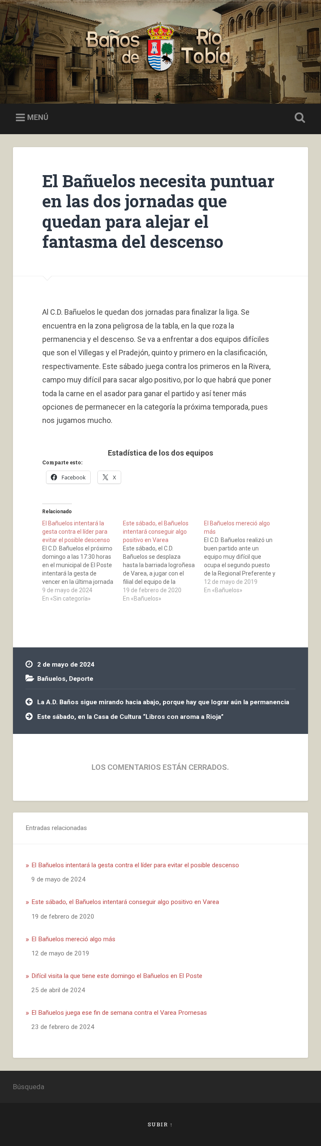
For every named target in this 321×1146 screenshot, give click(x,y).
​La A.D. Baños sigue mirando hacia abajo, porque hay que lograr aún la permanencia (163, 702)
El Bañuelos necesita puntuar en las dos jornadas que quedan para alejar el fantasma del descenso (158, 211)
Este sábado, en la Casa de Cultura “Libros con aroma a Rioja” (130, 717)
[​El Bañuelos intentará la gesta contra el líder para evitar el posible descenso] (82, 561)
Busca (298, 118)
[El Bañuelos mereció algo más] (244, 556)
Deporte (81, 679)
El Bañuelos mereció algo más (73, 939)
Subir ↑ (160, 1124)
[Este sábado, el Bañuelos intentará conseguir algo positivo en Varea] (163, 561)
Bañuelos (51, 679)
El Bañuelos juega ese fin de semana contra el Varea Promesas (119, 1012)
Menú (37, 117)
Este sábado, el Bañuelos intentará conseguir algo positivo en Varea (125, 902)
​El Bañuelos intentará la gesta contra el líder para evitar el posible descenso (135, 865)
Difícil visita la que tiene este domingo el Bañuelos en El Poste (116, 976)
